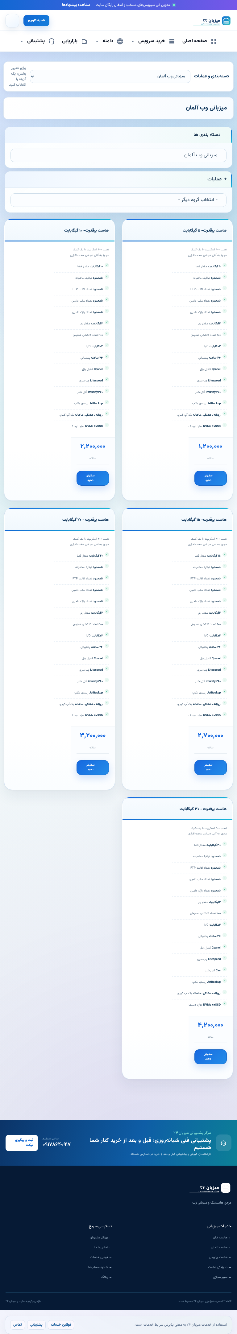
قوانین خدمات (61, 1325)
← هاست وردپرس (220, 1257)
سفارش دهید (208, 477)
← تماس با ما (103, 1247)
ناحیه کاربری (36, 20)
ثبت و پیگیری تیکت (24, 1143)
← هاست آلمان (221, 1247)
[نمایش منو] (12, 20)
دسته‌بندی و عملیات (211, 76)
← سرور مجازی (222, 1277)
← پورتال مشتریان (101, 1237)
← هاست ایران (222, 1237)
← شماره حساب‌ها (100, 1267)
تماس (17, 1325)
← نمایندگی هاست (219, 1267)
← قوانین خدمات (101, 1257)
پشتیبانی (36, 1325)
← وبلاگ (106, 1277)
